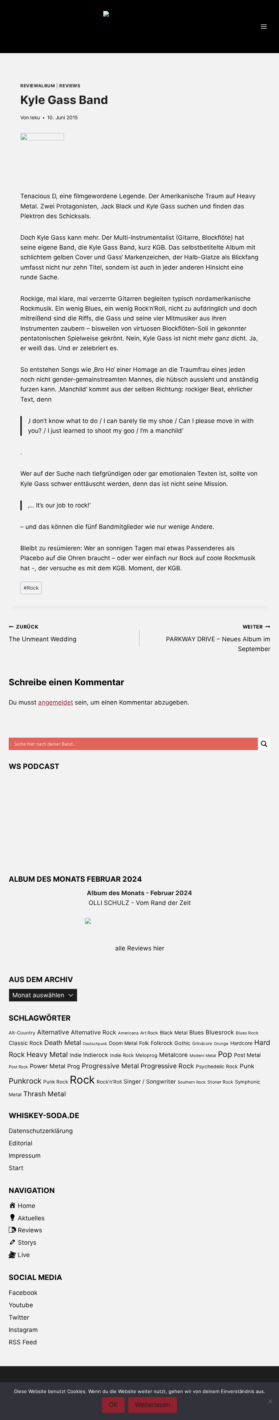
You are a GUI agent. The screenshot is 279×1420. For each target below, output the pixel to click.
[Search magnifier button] (264, 744)
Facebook (23, 1292)
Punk (247, 1066)
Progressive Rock (167, 1066)
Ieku (35, 117)
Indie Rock (122, 1055)
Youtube (21, 1305)
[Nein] (270, 1401)
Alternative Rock (93, 1032)
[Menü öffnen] (263, 26)
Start (16, 1168)
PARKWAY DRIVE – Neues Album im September (218, 638)
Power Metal (47, 1066)
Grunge (221, 1043)
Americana (128, 1033)
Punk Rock (55, 1082)
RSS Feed (23, 1342)
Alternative (53, 1032)
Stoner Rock (220, 1082)
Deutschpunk (95, 1043)
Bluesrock (220, 1032)
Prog (73, 1066)
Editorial (20, 1143)
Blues (196, 1032)
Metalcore (173, 1054)
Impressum (25, 1155)
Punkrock (25, 1080)
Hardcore (241, 1043)
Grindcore (202, 1043)
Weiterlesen (152, 1404)
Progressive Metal (110, 1066)
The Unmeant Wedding (42, 633)
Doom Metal (123, 1043)
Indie (75, 1055)
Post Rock (18, 1066)
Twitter (19, 1317)
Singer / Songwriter (150, 1081)
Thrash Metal (44, 1094)
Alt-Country (22, 1033)
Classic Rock (26, 1043)
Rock (31, 588)
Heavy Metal (47, 1054)
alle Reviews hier (139, 948)
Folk (144, 1043)
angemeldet (55, 702)
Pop (225, 1054)
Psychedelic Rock (217, 1066)
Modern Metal (203, 1055)
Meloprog (146, 1055)
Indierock (95, 1055)
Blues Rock (247, 1033)
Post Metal (247, 1055)
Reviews (69, 85)
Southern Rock (192, 1082)
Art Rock (149, 1033)
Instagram (23, 1329)
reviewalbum (37, 85)
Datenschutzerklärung (41, 1130)
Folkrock (162, 1043)
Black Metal (173, 1032)
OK (113, 1404)
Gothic (182, 1043)
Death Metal (62, 1042)
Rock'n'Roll (109, 1082)
